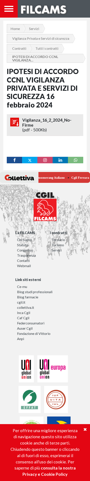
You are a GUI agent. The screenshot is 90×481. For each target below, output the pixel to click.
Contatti (23, 260)
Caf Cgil (23, 318)
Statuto (22, 245)
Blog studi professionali (34, 292)
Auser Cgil (25, 328)
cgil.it (21, 302)
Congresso (25, 250)
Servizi (34, 28)
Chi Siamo (24, 240)
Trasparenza (26, 255)
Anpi (20, 339)
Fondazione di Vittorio (33, 333)
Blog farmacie (27, 297)
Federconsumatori (30, 323)
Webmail (24, 266)
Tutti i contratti (46, 48)
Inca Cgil (23, 313)
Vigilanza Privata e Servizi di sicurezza (40, 38)
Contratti (19, 48)
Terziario (58, 240)
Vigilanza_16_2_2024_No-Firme (46, 125)
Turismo (58, 245)
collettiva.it (25, 307)
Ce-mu (22, 286)
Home (15, 28)
